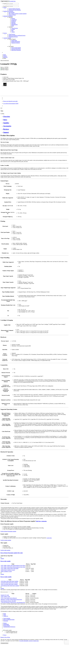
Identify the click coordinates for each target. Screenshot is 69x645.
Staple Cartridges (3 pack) (6, 571)
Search (4, 3)
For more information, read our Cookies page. (29, 640)
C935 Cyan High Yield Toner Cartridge (9, 584)
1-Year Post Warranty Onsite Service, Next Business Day (13, 602)
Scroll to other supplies (5, 550)
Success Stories (6, 625)
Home (4, 54)
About (4, 614)
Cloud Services (14, 28)
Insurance (13, 22)
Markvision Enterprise (16, 50)
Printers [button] (4, 7)
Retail (12, 25)
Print (12, 30)
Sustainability (6, 624)
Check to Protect (12, 14)
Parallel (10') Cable (5, 595)
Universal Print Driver (16, 48)
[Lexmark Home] (11, 1)
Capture (13, 31)
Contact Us (5, 616)
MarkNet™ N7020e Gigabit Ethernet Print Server (11, 599)
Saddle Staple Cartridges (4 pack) (8, 570)
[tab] (35, 116)
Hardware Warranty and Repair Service (17, 35)
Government (14, 19)
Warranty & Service (15, 42)
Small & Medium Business (14, 8)
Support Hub (14, 40)
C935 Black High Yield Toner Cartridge (9, 582)
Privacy (4, 635)
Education (13, 23)
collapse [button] (2, 558)
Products (5, 55)
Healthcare (13, 20)
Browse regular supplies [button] (6, 576)
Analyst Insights (6, 618)
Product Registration (15, 41)
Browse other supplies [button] (6, 561)
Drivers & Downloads (16, 47)
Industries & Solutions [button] (8, 16)
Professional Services (13, 36)
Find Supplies (11, 12)
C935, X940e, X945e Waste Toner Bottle (9, 568)
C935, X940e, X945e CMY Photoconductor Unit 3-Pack (13, 565)
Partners (5, 623)
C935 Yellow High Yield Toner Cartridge (9, 581)
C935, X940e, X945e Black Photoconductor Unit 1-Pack (13, 567)
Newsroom (5, 620)
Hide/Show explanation (41, 521)
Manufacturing (14, 24)
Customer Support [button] (7, 37)
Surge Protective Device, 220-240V (8, 601)
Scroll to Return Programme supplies (8, 531)
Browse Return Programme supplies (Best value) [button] (12, 552)
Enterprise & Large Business (15, 10)
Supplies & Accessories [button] (8, 11)
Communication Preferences (9, 626)
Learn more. (49, 537)
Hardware (5, 57)
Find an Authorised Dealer (8, 619)
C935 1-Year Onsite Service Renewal (9, 598)
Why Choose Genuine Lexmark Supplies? (18, 13)
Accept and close (4, 643)
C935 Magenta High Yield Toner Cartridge (10, 585)
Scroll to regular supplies (6, 540)
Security (13, 29)
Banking (13, 18)
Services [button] (5, 33)
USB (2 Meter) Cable (5, 596)
